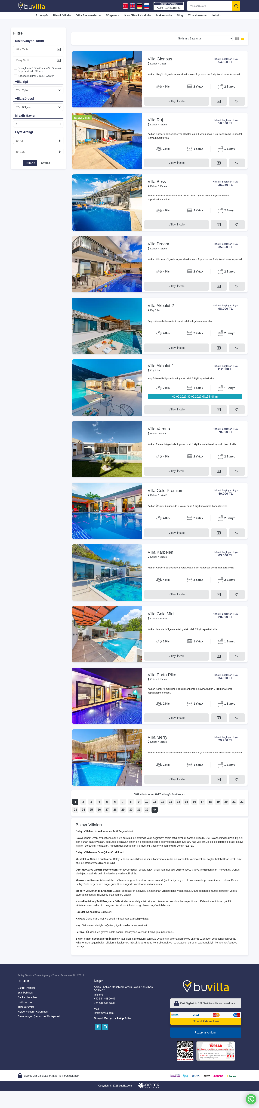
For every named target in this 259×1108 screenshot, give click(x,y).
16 (194, 801)
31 (138, 809)
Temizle (30, 162)
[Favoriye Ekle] (237, 101)
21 (234, 801)
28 (115, 809)
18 (210, 801)
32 (146, 809)
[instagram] (105, 1027)
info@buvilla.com (104, 1012)
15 (186, 801)
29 (123, 809)
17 (202, 801)
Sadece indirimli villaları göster (36, 75)
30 (130, 809)
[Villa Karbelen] (107, 572)
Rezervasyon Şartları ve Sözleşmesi (39, 1016)
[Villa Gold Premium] (107, 511)
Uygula (45, 162)
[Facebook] (98, 1027)
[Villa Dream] (107, 264)
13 (170, 801)
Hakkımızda (164, 15)
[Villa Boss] (107, 202)
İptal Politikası (25, 992)
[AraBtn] (236, 6)
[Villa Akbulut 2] (107, 326)
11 (154, 801)
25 (91, 809)
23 (75, 809)
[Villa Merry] (107, 757)
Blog (180, 15)
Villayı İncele (177, 101)
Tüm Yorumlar (197, 15)
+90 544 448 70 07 (104, 998)
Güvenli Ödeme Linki (206, 1021)
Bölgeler (111, 15)
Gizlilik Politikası (27, 987)
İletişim (216, 15)
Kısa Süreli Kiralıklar (137, 15)
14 (178, 801)
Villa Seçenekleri (87, 15)
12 (162, 801)
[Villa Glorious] (107, 79)
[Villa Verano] (107, 449)
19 (218, 801)
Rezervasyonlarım (206, 1032)
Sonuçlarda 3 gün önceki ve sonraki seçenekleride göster (39, 70)
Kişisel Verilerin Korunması (33, 1011)
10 (146, 801)
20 (226, 801)
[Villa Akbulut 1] (107, 387)
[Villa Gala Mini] (107, 634)
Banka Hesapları (27, 997)
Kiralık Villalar (62, 15)
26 (99, 809)
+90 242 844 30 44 (104, 1003)
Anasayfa (42, 15)
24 (83, 809)
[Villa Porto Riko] (107, 696)
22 (241, 801)
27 (107, 809)
